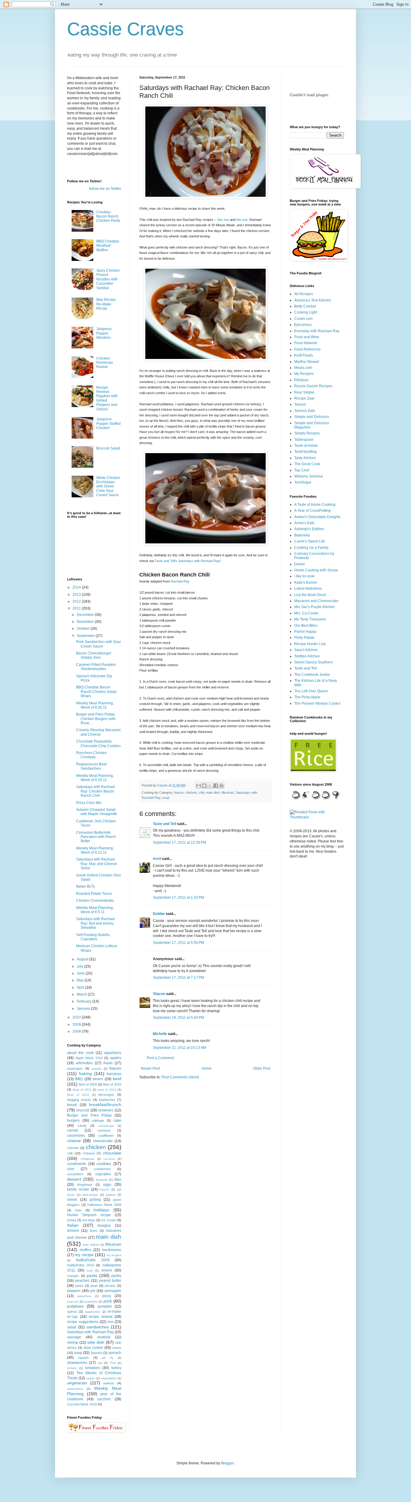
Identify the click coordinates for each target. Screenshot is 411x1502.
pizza (106, 1296)
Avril (157, 859)
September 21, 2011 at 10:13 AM (179, 1048)
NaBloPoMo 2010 (80, 1265)
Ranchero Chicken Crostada (91, 755)
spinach (114, 1353)
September (86, 636)
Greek (72, 1200)
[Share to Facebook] (216, 786)
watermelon (75, 1388)
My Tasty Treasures (310, 619)
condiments (76, 1164)
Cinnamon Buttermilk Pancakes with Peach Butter (96, 836)
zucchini (104, 1399)
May (81, 980)
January (84, 1008)
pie (92, 1291)
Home (207, 1068)
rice (110, 1322)
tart (100, 1362)
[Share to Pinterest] (221, 786)
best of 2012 (107, 1089)
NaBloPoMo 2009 (92, 1260)
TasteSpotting (305, 452)
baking (85, 1073)
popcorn (73, 1301)
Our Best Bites (305, 625)
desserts (101, 1179)
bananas (114, 1074)
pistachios (84, 1296)
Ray (187, 581)
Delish (299, 564)
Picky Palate (304, 637)
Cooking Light (305, 312)
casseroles (76, 1135)
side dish (95, 1342)
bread (72, 1105)
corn (70, 1169)
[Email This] (199, 786)
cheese (74, 1140)
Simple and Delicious (311, 417)
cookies (104, 1163)
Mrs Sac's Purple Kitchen (314, 607)
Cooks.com (303, 319)
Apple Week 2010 (89, 1058)
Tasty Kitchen (305, 458)
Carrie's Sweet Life (309, 541)
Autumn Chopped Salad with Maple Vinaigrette (96, 812)
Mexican (227, 792)
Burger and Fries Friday (89, 1115)
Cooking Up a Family (311, 547)
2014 (77, 587)
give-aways (90, 1194)
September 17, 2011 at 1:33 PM (178, 897)
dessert (74, 1179)
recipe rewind (101, 1317)
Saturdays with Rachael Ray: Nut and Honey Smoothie (95, 923)
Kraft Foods (303, 355)
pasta (92, 1275)
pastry (116, 1276)
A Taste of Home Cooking (314, 504)
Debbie (159, 914)
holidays (101, 1209)
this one (223, 219)
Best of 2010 (112, 1084)
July (80, 966)
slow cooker (93, 1348)
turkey (116, 1368)
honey (71, 1220)
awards (96, 1068)
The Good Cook (307, 464)
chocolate (112, 1153)
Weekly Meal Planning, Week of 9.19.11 (95, 778)
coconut (109, 1158)
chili (201, 792)
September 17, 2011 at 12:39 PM (179, 842)
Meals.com (303, 368)
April (81, 987)
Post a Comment (160, 1058)
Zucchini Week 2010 (82, 1404)
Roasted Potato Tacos (94, 894)
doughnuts (84, 1184)
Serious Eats (304, 411)
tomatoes (92, 1368)
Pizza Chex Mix (88, 803)
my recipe (84, 1254)
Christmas (87, 1158)
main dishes (90, 1244)
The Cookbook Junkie (312, 674)
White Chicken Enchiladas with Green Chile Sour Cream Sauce (108, 486)
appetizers (112, 1053)
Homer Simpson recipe (89, 1215)
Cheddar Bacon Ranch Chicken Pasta (108, 216)
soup (165, 797)
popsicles (91, 1301)
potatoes (75, 1306)
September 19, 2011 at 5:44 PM (178, 1017)
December (86, 615)
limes (93, 1230)
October (84, 628)
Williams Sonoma (308, 476)
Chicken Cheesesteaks (95, 900)
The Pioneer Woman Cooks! (317, 703)
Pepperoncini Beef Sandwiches (91, 766)
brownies (105, 1110)
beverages (106, 1094)
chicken (191, 792)
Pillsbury (301, 380)
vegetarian (77, 1382)
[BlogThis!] (204, 786)
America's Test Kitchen (312, 300)
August (83, 959)
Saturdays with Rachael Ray (90, 1332)
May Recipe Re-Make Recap (106, 304)
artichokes (84, 1063)
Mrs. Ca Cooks (306, 613)
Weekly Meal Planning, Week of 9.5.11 (95, 910)
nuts (90, 1270)
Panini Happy (305, 631)
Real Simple (304, 392)
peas (94, 1285)
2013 (77, 594)
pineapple (113, 1291)
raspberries (92, 1311)
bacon (179, 792)
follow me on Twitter (105, 189)
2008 (77, 1031)
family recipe (78, 1189)
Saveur (300, 404)
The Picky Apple (307, 697)
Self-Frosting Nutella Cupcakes (93, 937)
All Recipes (303, 294)
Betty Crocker (305, 306)
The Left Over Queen (311, 691)
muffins (85, 1250)
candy (82, 1125)
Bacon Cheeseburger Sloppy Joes (93, 655)
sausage (74, 1337)
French (104, 1189)
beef (117, 1078)
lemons (73, 1230)
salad (71, 1327)
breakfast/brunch (105, 1104)
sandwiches (98, 1326)
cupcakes (103, 1174)
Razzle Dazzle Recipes (313, 386)
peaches (82, 1280)
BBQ (79, 1079)
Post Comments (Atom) (180, 1077)
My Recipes (304, 374)
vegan (90, 1378)
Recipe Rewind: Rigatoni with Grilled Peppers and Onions (107, 398)
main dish (213, 792)
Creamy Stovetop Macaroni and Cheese (98, 732)
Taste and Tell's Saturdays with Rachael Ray (187, 561)
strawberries (77, 1363)
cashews (104, 1130)
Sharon (159, 994)
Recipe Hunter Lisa (310, 644)
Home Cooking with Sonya (316, 570)
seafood (103, 1337)
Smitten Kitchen (307, 656)
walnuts (108, 1383)
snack (116, 1347)
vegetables (108, 1378)
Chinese (89, 1153)
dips (117, 1179)
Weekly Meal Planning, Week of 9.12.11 (95, 850)
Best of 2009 (88, 1084)
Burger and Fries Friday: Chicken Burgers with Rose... (96, 718)
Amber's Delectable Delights (317, 517)
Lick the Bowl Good (310, 595)
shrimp (72, 1342)
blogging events (79, 1100)
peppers (74, 1291)
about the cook (80, 1053)
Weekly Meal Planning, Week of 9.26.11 (95, 705)
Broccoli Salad (108, 448)
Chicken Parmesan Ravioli (104, 362)
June (81, 973)
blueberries (107, 1100)
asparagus (75, 1068)
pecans (110, 1285)
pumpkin (105, 1306)
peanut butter (110, 1280)
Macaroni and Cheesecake (316, 601)
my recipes (114, 1255)
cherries (73, 1148)
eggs (107, 1184)
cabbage (97, 1120)
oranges (73, 1276)
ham (78, 1210)
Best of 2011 (82, 1089)
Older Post (261, 1068)
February (84, 1001)
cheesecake (103, 1141)
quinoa (72, 1311)
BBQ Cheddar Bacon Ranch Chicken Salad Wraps (96, 691)
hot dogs (88, 1220)
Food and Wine (306, 337)
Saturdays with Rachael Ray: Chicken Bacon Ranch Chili (95, 791)
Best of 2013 (78, 1094)
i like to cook (304, 576)
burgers (73, 1120)
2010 (77, 1017)
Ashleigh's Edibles (309, 529)
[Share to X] (210, 786)
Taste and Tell (164, 824)
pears (79, 1285)
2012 (77, 601)
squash (83, 1357)
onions (106, 1270)
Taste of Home (306, 445)
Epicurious (303, 325)
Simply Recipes (307, 433)
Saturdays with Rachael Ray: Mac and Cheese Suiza (96, 863)
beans (98, 1079)
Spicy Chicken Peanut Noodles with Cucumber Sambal (108, 279)
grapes (111, 1194)
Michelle (160, 1034)
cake (117, 1120)
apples (115, 1058)
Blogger (227, 1463)
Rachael (177, 581)
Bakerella (302, 535)
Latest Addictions (308, 588)
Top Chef (301, 470)
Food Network (305, 343)
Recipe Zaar (304, 398)
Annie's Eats (304, 523)
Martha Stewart (306, 362)
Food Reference (307, 349)
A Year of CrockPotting (312, 510)
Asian (108, 1063)
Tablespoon (304, 439)
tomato (72, 1368)
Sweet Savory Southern (313, 662)
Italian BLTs (85, 886)
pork (108, 1301)
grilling (95, 1200)
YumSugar (302, 482)
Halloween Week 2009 (104, 1205)
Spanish (96, 1353)
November (86, 622)
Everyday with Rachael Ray (316, 331)
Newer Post (150, 1068)
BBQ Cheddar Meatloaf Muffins (107, 245)
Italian (73, 1225)
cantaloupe (106, 1125)
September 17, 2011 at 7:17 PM (178, 977)
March (82, 994)
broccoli (82, 1110)
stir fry (107, 1357)
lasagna (104, 1225)
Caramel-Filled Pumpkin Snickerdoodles (96, 667)
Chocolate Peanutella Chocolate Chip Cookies (98, 743)
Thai (113, 1362)
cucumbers (75, 1174)
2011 (77, 608)
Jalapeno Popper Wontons (104, 333)
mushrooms (111, 1250)
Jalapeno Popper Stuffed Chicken (108, 423)
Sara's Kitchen (306, 650)
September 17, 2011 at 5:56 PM (178, 943)
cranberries (102, 1169)
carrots (72, 1130)
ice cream (108, 1220)
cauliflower (106, 1135)
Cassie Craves (125, 29)
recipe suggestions (82, 1322)
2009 (77, 1024)
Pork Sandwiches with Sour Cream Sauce (98, 644)
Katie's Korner (305, 582)
